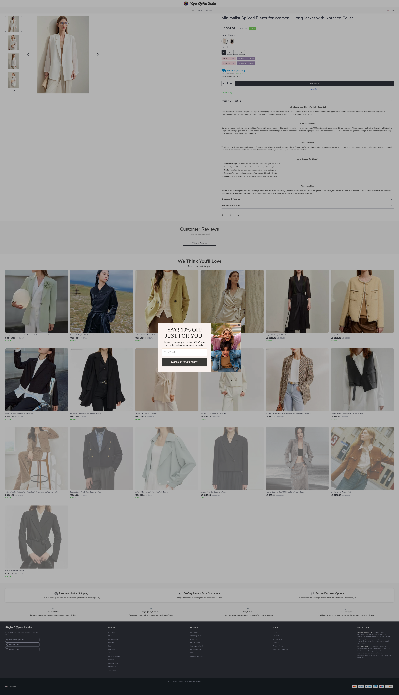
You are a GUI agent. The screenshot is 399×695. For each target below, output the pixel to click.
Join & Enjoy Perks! (184, 362)
